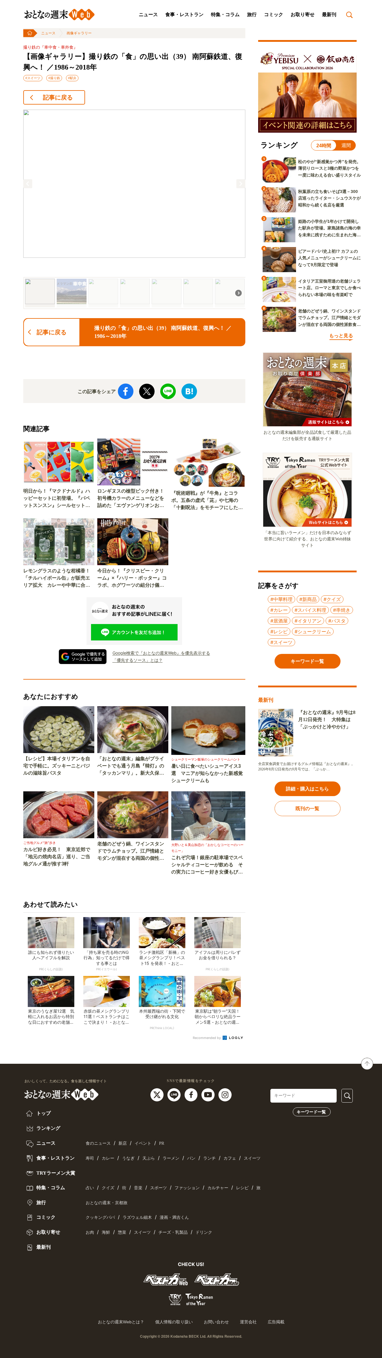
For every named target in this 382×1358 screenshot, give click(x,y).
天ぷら (148, 1158)
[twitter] (157, 1095)
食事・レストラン (184, 14)
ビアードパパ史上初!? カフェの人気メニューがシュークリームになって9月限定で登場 (329, 258)
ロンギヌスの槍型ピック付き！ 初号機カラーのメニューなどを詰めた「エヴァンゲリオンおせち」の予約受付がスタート (132, 498)
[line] (174, 1095)
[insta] (225, 1095)
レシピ (242, 1188)
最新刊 (329, 14)
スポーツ (158, 1188)
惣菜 (122, 1232)
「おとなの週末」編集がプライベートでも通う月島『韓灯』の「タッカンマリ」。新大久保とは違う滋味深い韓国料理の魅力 (130, 766)
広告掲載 (276, 1321)
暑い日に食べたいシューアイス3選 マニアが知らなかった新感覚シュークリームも (207, 773)
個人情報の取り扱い (174, 1321)
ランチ (209, 1158)
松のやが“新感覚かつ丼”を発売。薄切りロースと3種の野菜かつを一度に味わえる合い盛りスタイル (329, 168)
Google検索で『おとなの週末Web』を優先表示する (161, 652)
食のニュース (98, 1143)
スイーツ (252, 1158)
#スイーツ (32, 78)
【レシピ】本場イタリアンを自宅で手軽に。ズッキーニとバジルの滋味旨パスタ (56, 765)
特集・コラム (225, 14)
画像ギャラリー (79, 33)
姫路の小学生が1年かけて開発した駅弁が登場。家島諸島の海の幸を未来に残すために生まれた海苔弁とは (329, 228)
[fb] (191, 1095)
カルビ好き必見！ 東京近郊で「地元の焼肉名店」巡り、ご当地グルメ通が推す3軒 (56, 856)
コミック (273, 14)
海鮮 (106, 1232)
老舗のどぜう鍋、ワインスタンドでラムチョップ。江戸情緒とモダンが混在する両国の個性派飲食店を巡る (130, 851)
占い (90, 1188)
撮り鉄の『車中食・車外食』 (50, 47)
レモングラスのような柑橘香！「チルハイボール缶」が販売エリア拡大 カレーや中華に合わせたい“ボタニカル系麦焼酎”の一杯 (56, 578)
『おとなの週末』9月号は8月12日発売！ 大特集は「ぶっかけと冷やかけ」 (326, 719)
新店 (122, 1143)
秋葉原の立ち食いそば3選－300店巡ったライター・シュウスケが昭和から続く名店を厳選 (329, 198)
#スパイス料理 (310, 610)
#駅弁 (72, 78)
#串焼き (341, 610)
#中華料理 (281, 599)
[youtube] (208, 1095)
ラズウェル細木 (137, 1217)
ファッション (187, 1188)
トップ (43, 1113)
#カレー (279, 610)
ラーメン (171, 1158)
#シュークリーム (313, 631)
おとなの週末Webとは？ (121, 1321)
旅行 (252, 14)
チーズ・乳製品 (173, 1232)
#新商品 (308, 599)
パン (191, 1158)
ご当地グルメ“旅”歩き (39, 842)
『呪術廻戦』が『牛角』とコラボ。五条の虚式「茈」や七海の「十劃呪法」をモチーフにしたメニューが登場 (207, 501)
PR (161, 1143)
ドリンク (203, 1232)
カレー (108, 1158)
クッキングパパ (100, 1217)
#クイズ (332, 599)
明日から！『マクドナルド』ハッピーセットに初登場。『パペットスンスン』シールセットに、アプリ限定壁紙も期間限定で (56, 498)
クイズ (108, 1188)
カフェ (230, 1158)
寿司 (90, 1158)
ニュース (148, 14)
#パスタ (337, 621)
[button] (27, 183)
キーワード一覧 (311, 1111)
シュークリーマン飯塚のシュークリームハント (205, 759)
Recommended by (207, 1038)
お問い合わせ (216, 1321)
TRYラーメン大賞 (55, 1172)
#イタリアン (308, 621)
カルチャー (217, 1188)
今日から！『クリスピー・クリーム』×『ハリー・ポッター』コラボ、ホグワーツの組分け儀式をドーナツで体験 (132, 578)
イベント (143, 1143)
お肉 (90, 1232)
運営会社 (248, 1321)
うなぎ (128, 1158)
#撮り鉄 (54, 78)
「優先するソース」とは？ (138, 660)
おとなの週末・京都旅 (106, 1203)
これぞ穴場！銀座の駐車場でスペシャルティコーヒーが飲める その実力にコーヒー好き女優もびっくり (207, 865)
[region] (134, 209)
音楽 (138, 1188)
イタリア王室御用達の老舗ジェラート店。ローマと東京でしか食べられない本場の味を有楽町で (329, 288)
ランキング (47, 1128)
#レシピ (279, 631)
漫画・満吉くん (174, 1217)
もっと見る (341, 335)
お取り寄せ (303, 14)
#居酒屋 (279, 621)
